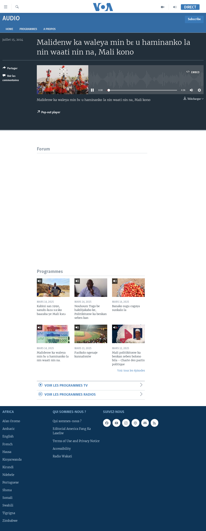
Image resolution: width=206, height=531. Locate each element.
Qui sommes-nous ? (67, 421)
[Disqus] (92, 203)
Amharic (8, 429)
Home (9, 29)
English (8, 436)
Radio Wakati (62, 456)
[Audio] (175, 7)
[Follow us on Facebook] (107, 423)
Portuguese (10, 482)
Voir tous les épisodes (131, 370)
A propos (49, 29)
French (7, 444)
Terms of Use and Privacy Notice (76, 441)
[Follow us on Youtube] (116, 423)
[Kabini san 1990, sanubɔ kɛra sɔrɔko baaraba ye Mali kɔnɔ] (53, 287)
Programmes (28, 29)
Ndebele (8, 474)
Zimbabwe (10, 521)
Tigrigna (8, 513)
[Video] (163, 7)
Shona (7, 490)
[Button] (10, 69)
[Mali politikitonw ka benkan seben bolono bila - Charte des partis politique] (128, 334)
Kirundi (7, 467)
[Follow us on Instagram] (126, 423)
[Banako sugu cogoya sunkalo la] (128, 287)
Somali (7, 497)
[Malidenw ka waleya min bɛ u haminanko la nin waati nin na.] (53, 334)
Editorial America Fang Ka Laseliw (72, 431)
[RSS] (154, 423)
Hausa (6, 452)
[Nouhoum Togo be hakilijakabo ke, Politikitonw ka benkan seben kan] (90, 287)
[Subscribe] (145, 423)
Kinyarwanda (12, 459)
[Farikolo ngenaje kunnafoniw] (90, 334)
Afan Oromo (11, 421)
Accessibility (62, 448)
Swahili (7, 505)
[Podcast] (135, 423)
